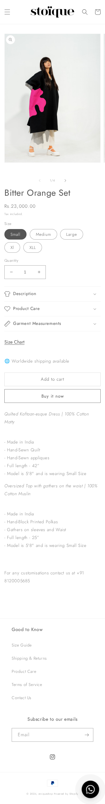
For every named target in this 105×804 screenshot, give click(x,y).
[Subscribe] (86, 735)
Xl (12, 247)
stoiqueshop (45, 794)
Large (71, 234)
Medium (43, 234)
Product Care (24, 671)
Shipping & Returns (29, 658)
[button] (7, 12)
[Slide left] (39, 180)
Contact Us (22, 698)
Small (15, 234)
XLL (32, 247)
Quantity (11, 260)
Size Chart (14, 342)
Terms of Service (27, 684)
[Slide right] (65, 180)
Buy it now (52, 396)
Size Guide (22, 645)
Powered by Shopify (66, 794)
